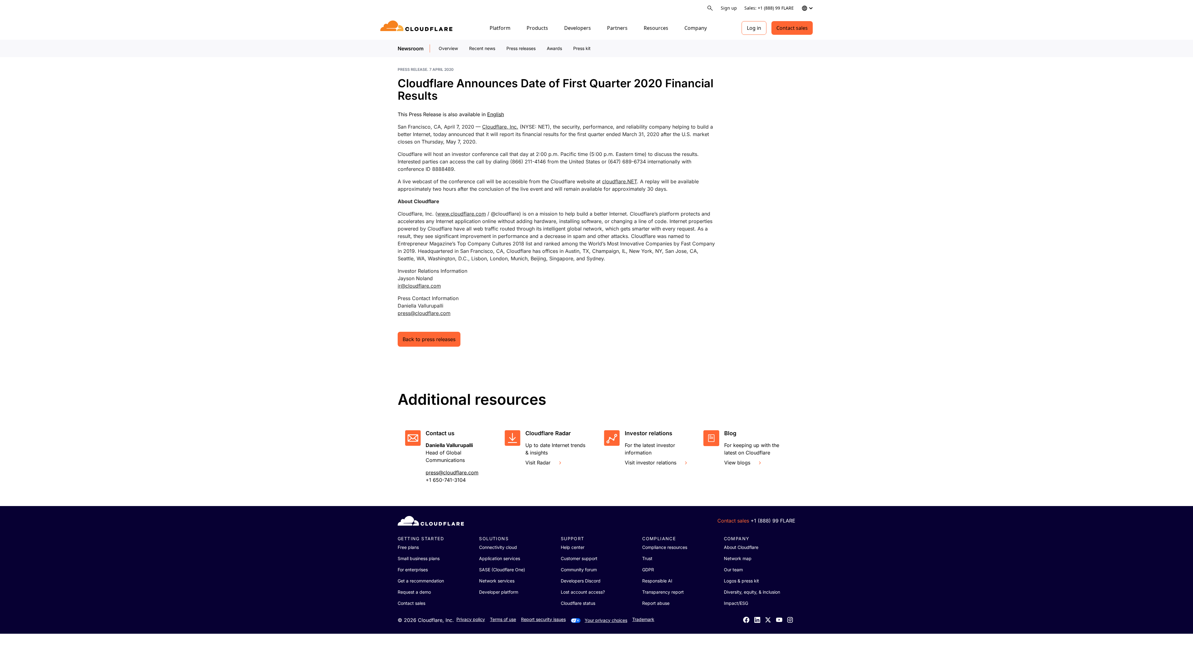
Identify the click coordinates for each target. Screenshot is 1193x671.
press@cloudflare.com (424, 313)
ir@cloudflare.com (419, 286)
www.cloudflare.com (461, 214)
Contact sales (792, 28)
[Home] (417, 28)
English (495, 114)
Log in (754, 28)
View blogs (737, 462)
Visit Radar (538, 462)
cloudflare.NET (619, 181)
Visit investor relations (650, 462)
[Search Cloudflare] (710, 8)
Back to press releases (429, 339)
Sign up (729, 8)
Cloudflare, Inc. (500, 127)
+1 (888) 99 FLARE (773, 521)
